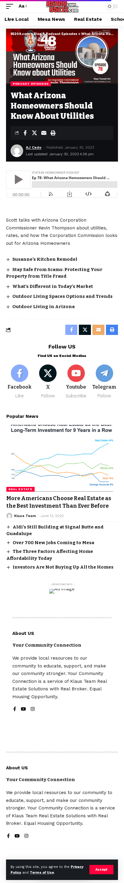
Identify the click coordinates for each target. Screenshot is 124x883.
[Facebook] (19, 381)
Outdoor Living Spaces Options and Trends (62, 296)
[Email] (43, 133)
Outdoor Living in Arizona (43, 306)
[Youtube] (76, 381)
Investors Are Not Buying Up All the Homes (63, 567)
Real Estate (20, 489)
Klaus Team (25, 516)
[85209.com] (62, 6)
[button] (101, 869)
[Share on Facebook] (25, 133)
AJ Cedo (34, 147)
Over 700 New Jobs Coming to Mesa (53, 542)
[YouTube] (23, 709)
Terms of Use (42, 873)
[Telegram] (104, 381)
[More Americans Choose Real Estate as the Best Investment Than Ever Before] (62, 458)
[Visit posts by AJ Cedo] (17, 150)
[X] (48, 381)
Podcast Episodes (31, 83)
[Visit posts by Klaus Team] (9, 516)
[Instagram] (33, 709)
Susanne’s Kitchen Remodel (44, 259)
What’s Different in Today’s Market (52, 286)
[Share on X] (34, 133)
